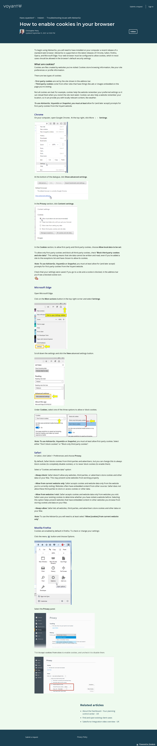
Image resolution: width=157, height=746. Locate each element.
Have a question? (27, 18)
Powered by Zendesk (147, 744)
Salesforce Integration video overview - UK (101, 721)
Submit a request (136, 7)
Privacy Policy (82, 737)
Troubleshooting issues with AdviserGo (64, 18)
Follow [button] (133, 31)
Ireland (40, 18)
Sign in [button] (150, 7)
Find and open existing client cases (97, 717)
